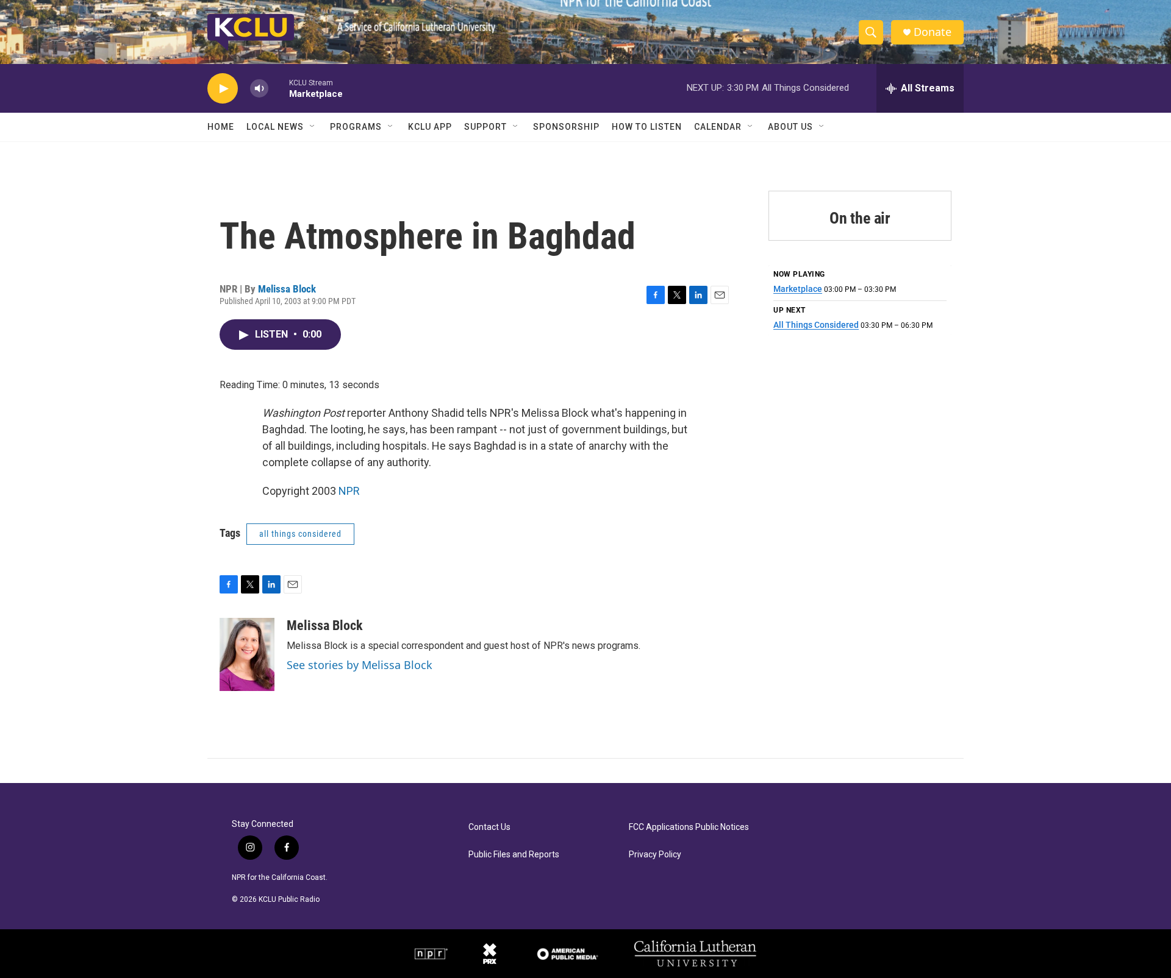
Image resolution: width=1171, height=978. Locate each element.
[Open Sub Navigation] (313, 127)
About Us (790, 127)
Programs (356, 127)
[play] (222, 89)
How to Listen (647, 127)
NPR (349, 490)
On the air (859, 218)
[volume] (259, 88)
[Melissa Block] (247, 654)
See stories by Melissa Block (359, 664)
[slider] (279, 88)
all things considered (300, 534)
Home (220, 127)
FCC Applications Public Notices (689, 827)
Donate (932, 32)
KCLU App (430, 127)
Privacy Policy (655, 854)
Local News (275, 127)
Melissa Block (287, 289)
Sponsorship (566, 127)
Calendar (718, 127)
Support (485, 127)
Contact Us (489, 827)
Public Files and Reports (513, 854)
